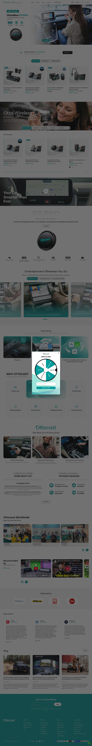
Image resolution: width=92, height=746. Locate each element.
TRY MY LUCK (46, 388)
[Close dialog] (58, 353)
